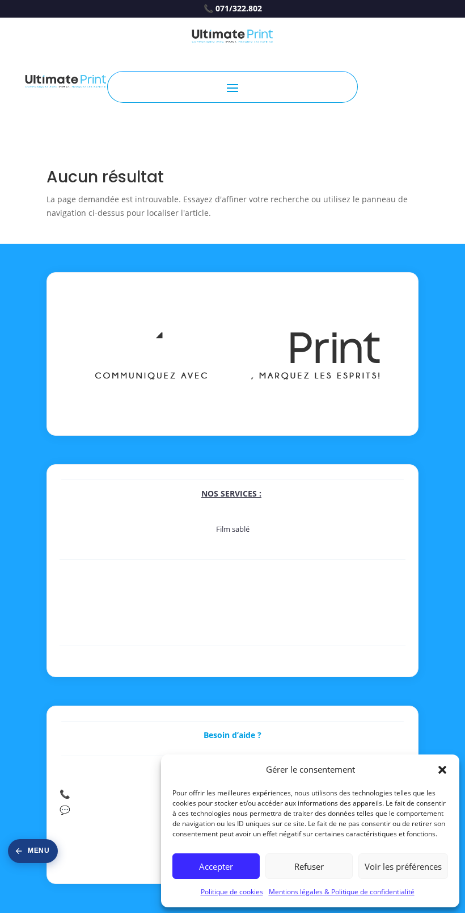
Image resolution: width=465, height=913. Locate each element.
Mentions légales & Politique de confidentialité (342, 892)
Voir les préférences (403, 866)
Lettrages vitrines (233, 554)
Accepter (216, 866)
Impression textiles (233, 638)
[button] (442, 770)
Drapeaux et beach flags (232, 626)
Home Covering (232, 571)
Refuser (309, 866)
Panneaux (232, 601)
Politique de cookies (232, 892)
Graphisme (233, 657)
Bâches (232, 613)
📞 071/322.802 (233, 9)
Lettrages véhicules (232, 541)
